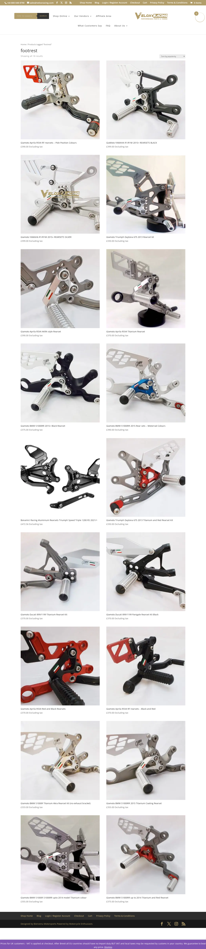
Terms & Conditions (177, 3)
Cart (145, 3)
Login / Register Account (114, 3)
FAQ (108, 26)
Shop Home (86, 3)
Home (23, 44)
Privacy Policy (157, 3)
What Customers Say (90, 26)
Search (43, 15)
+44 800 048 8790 (15, 2)
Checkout (135, 3)
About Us (119, 26)
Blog (97, 3)
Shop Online (60, 16)
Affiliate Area (103, 16)
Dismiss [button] (108, 947)
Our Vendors (81, 16)
